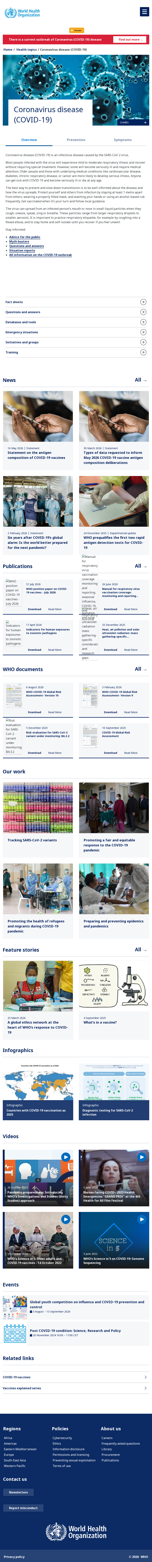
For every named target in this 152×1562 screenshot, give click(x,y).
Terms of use (62, 1466)
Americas (10, 1443)
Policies (60, 1428)
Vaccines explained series (22, 1388)
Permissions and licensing (71, 1455)
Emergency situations (22, 332)
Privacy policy (14, 1557)
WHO (144, 1557)
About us (111, 1428)
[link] (38, 430)
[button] (144, 11)
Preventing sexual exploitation (74, 1460)
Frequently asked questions (121, 1443)
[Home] (22, 13)
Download (34, 609)
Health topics (26, 50)
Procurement (111, 1455)
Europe (9, 1455)
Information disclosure (69, 1449)
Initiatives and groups (22, 342)
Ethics (57, 1443)
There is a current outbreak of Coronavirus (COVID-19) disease (55, 39)
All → (141, 379)
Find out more (131, 39)
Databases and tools (21, 322)
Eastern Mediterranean (20, 1449)
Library (107, 1449)
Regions (12, 1428)
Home (8, 50)
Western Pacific (14, 1466)
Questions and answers (26, 246)
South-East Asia (15, 1460)
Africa (8, 1438)
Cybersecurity (62, 1438)
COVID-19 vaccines (16, 1377)
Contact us (15, 1479)
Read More (55, 609)
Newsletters (18, 1492)
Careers (107, 1438)
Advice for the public (24, 237)
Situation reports (22, 250)
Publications (110, 1460)
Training (12, 352)
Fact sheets (14, 302)
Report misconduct (23, 1508)
